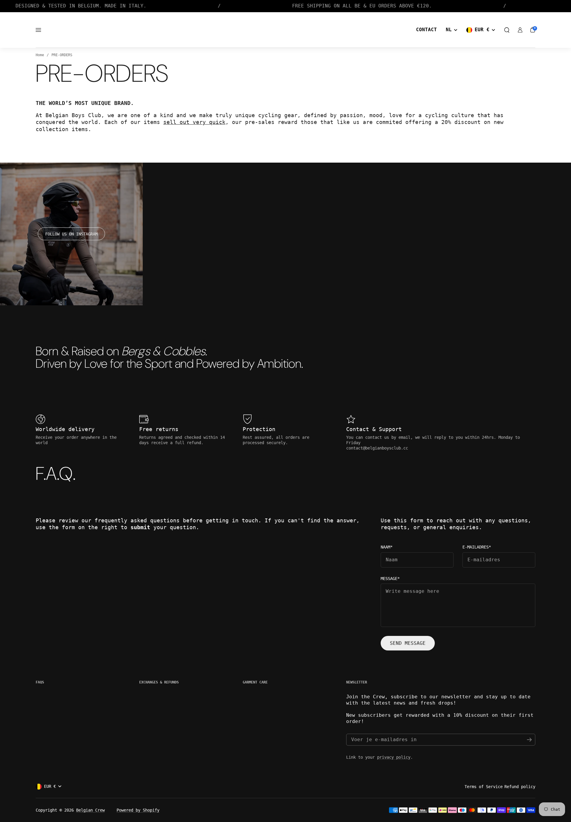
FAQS (40, 682)
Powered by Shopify (138, 810)
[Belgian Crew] (285, 30)
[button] (506, 30)
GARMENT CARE (255, 682)
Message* (390, 578)
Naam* (387, 547)
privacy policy (393, 757)
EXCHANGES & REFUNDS (159, 682)
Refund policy (519, 786)
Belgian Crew (90, 810)
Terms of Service (484, 786)
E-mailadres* (476, 547)
